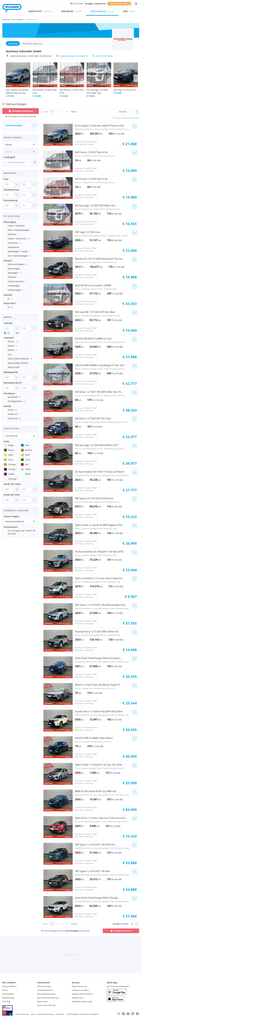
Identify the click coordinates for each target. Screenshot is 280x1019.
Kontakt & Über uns (32, 43)
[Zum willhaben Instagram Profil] (118, 1014)
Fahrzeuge (13, 43)
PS (8, 333)
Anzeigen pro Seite (120, 924)
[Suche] (34, 162)
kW (17, 333)
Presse (5, 990)
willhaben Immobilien (80, 990)
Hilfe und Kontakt (44, 986)
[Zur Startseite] (12, 8)
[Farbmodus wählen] (136, 3)
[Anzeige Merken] (134, 126)
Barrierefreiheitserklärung (48, 997)
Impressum (60, 1014)
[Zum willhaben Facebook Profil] (137, 1014)
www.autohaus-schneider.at (74, 56)
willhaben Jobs (77, 997)
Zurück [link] (45, 111)
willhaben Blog (8, 997)
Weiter (74, 111)
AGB (32, 1014)
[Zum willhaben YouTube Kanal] (128, 1014)
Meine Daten (42, 1001)
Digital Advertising (79, 986)
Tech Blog (6, 1001)
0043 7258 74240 (104, 56)
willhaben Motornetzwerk (82, 994)
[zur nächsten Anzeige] (136, 78)
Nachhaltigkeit (8, 994)
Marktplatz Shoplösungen (82, 1001)
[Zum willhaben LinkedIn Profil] (132, 1014)
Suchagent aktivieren (122, 931)
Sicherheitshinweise (45, 990)
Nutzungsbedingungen (46, 994)
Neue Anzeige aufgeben (120, 3)
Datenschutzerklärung (46, 1005)
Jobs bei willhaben (9, 986)
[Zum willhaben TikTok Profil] (123, 1014)
